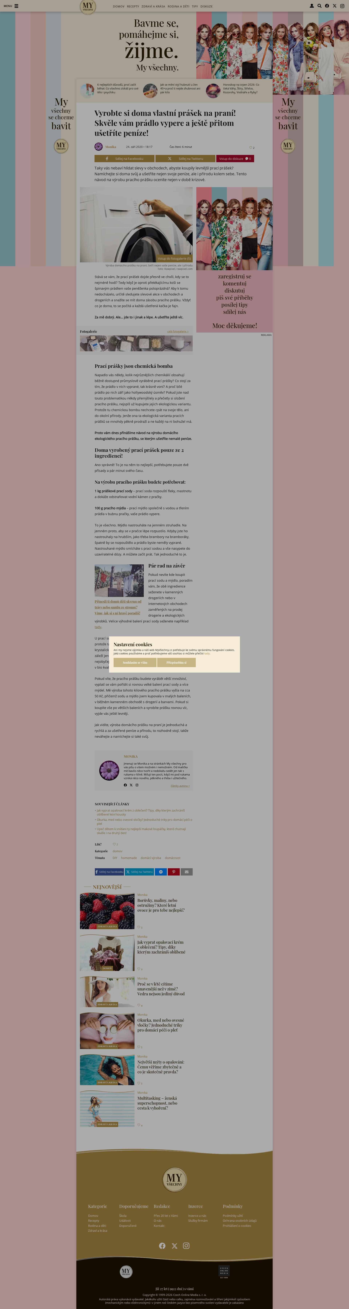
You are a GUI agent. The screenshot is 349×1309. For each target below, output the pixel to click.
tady (207, 653)
